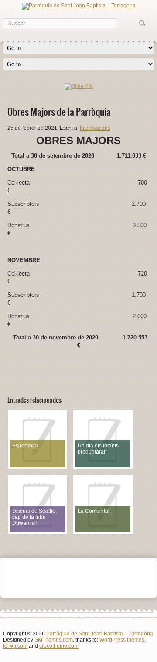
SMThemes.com (53, 640)
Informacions (95, 128)
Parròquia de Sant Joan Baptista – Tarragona (99, 634)
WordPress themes (121, 640)
